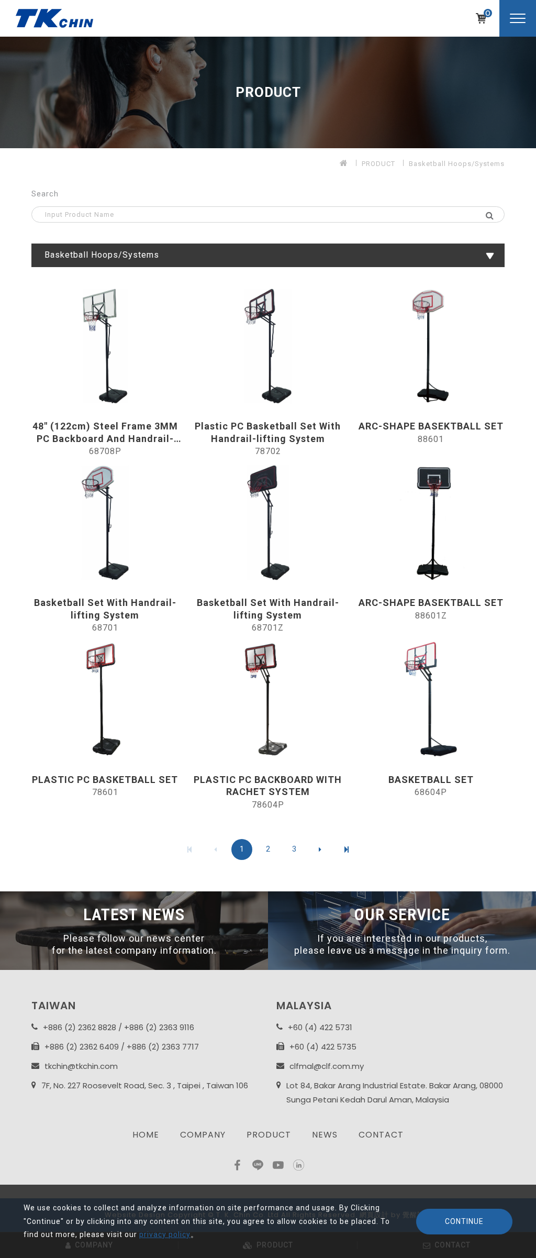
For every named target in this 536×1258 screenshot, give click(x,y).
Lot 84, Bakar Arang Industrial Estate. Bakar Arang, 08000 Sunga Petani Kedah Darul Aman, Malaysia (394, 1092)
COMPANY (203, 1135)
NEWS (325, 1135)
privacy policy (165, 1234)
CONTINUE (464, 1221)
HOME (145, 1135)
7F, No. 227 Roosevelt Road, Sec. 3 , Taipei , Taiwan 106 (144, 1085)
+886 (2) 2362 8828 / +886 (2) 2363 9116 (118, 1027)
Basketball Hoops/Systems (457, 164)
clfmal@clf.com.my (326, 1066)
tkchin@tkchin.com (81, 1066)
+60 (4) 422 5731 (320, 1027)
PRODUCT (378, 164)
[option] (268, 92)
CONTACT (381, 1135)
